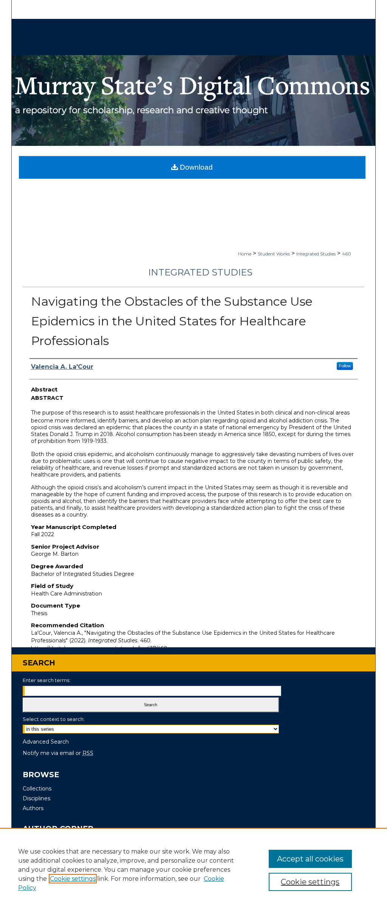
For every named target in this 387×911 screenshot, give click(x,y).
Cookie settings (73, 878)
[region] (193, 869)
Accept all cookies (310, 858)
